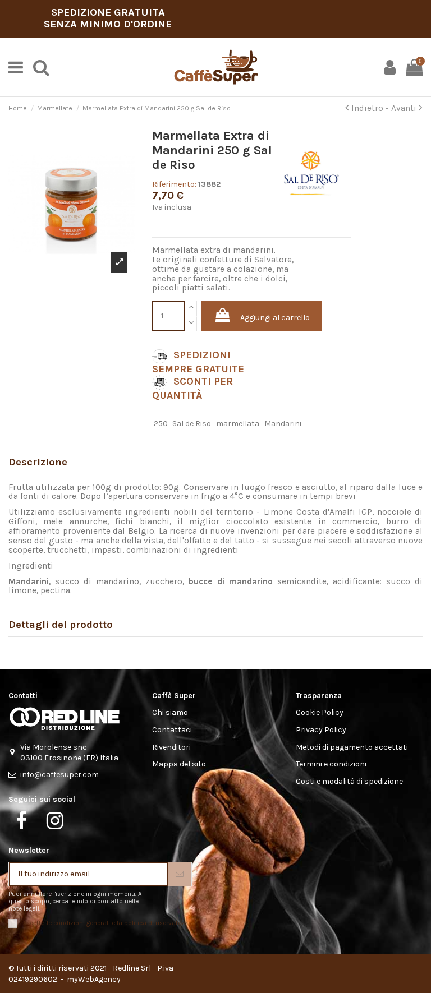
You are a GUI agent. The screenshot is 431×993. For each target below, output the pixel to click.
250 (161, 423)
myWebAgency (93, 979)
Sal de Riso (191, 423)
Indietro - (370, 108)
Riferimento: (174, 184)
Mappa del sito (179, 764)
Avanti (405, 108)
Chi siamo (170, 712)
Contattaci (172, 730)
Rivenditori (171, 747)
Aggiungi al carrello (275, 317)
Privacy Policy (321, 730)
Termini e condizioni (331, 764)
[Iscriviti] (179, 874)
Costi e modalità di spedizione (349, 781)
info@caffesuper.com (59, 774)
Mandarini (282, 423)
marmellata (237, 423)
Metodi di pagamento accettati (352, 747)
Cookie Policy (319, 712)
